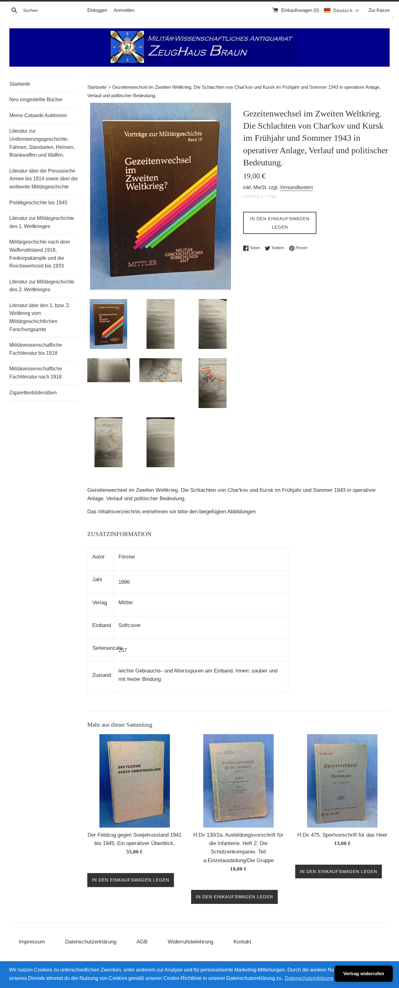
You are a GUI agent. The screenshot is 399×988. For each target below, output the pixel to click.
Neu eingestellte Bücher (36, 99)
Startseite (19, 84)
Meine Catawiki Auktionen (38, 115)
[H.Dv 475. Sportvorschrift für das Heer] (342, 781)
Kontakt (242, 942)
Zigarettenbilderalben (33, 392)
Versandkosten (296, 187)
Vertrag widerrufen (363, 973)
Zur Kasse (379, 10)
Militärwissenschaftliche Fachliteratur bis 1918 (35, 349)
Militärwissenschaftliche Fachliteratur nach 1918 (35, 372)
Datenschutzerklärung (90, 942)
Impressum (32, 942)
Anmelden (124, 10)
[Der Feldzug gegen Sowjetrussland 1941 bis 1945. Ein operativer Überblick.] (134, 781)
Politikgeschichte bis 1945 (38, 202)
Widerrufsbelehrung (190, 942)
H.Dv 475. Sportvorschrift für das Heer (342, 835)
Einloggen (97, 10)
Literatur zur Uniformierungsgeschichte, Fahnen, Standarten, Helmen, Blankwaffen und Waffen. (42, 143)
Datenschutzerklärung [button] (309, 978)
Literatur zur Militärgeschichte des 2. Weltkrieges (41, 285)
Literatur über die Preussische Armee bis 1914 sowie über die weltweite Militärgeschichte (43, 178)
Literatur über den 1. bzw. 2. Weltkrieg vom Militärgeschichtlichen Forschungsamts (39, 317)
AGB (142, 942)
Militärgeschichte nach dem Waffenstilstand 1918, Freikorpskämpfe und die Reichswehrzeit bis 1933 (39, 253)
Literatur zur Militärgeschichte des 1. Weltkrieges (41, 222)
